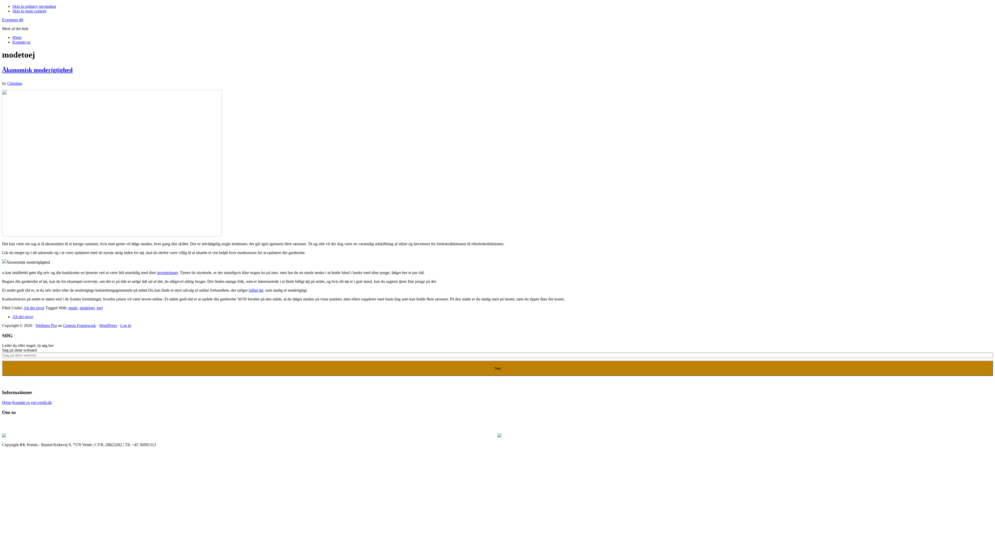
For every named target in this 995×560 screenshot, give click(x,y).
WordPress (108, 325)
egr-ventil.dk (41, 402)
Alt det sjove (34, 308)
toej (100, 308)
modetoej (87, 308)
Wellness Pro (46, 325)
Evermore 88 (12, 20)
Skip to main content (29, 11)
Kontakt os (21, 402)
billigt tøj (256, 290)
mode (72, 308)
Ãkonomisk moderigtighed (37, 70)
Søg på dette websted (19, 350)
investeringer (167, 272)
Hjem (6, 402)
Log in (125, 325)
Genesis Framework (79, 325)
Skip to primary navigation (34, 6)
